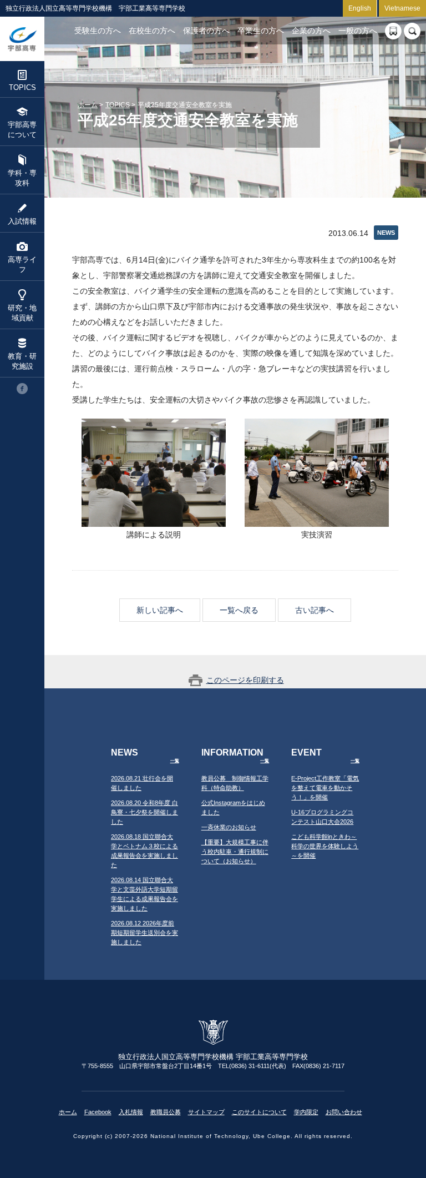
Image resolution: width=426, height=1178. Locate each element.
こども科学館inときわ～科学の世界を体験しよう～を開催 (324, 846)
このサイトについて (259, 1112)
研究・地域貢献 (22, 313)
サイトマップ (206, 1112)
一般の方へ (357, 30)
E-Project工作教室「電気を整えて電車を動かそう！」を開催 (325, 788)
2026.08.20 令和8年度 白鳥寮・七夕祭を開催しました (144, 812)
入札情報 (131, 1112)
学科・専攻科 (22, 178)
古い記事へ (314, 610)
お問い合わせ (344, 1112)
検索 (412, 31)
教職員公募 (165, 1112)
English (359, 8)
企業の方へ (311, 30)
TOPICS (22, 87)
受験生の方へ (97, 30)
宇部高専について (22, 129)
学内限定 (306, 1112)
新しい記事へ (159, 610)
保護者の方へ (206, 30)
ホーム (88, 105)
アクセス (393, 31)
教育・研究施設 (22, 361)
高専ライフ (22, 264)
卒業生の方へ (260, 30)
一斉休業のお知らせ (228, 827)
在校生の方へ (152, 30)
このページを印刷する (245, 680)
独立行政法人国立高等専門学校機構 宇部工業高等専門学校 (22, 39)
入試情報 (22, 221)
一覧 (174, 760)
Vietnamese (402, 8)
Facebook (97, 1112)
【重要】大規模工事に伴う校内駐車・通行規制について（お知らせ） (234, 851)
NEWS (386, 232)
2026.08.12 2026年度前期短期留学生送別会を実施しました (144, 932)
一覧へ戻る (239, 610)
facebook (22, 388)
